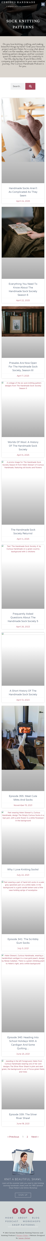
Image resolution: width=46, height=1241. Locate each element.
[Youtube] (31, 1211)
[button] (43, 4)
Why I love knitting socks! (23, 869)
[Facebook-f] (15, 1211)
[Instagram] (23, 1211)
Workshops (32, 1221)
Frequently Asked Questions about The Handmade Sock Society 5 (23, 617)
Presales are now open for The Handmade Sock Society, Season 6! (23, 367)
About (23, 1217)
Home (9, 1217)
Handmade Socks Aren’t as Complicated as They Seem (23, 192)
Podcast (12, 1221)
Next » (35, 1136)
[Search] (30, 86)
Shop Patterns (23, 1225)
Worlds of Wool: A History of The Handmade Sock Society (23, 446)
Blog (36, 1217)
